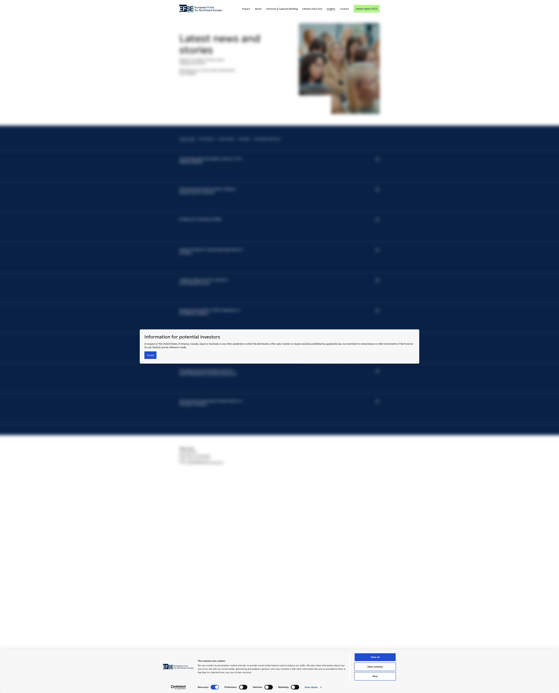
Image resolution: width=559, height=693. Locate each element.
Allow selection (375, 666)
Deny (375, 676)
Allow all (375, 657)
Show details (311, 687)
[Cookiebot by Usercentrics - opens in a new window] (178, 687)
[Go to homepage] (200, 9)
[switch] (243, 687)
